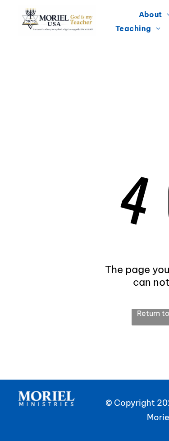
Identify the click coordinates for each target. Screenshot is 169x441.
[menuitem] (138, 28)
